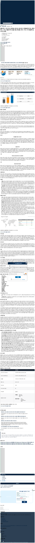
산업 (3, 4)
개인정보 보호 (23, 279)
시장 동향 (3, 475)
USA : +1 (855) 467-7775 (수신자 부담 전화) (7, 485)
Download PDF (3, 511)
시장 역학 (3, 476)
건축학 (6, 14)
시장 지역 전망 (4, 478)
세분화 (6, 62)
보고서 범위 (3, 480)
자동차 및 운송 (7, 8)
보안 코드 (18, 498)
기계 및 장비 (7, 7)
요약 (2, 62)
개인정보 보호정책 (5, 521)
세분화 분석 (3, 477)
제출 (18, 277)
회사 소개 (4, 19)
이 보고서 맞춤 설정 (19, 62)
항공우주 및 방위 (7, 11)
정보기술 (6, 5)
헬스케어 (6, 6)
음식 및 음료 (7, 9)
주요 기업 (3, 479)
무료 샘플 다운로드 (12, 62)
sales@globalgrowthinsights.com (6, 487)
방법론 (8, 62)
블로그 (4, 17)
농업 (5, 12)
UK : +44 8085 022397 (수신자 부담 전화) (7, 486)
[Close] (33, 490)
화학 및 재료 (7, 13)
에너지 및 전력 (7, 10)
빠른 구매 (5, 43)
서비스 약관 (4, 520)
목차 (3, 62)
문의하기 (4, 21)
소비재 (6, 15)
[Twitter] (0, 529)
